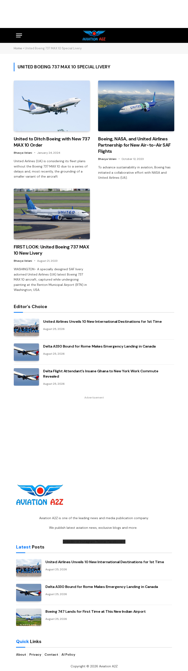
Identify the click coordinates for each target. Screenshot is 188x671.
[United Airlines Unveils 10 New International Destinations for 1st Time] (26, 327)
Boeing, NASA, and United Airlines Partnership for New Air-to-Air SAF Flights (134, 145)
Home (18, 48)
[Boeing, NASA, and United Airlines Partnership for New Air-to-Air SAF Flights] (136, 106)
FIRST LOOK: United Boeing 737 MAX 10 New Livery (51, 250)
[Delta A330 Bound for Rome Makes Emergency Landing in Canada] (26, 352)
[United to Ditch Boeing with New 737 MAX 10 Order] (52, 106)
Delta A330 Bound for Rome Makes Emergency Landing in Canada (99, 346)
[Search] (170, 35)
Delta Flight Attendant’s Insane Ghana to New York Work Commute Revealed (100, 374)
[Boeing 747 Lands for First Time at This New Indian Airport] (28, 617)
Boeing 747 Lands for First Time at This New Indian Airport (95, 611)
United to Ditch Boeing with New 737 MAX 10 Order (52, 142)
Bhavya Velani (23, 153)
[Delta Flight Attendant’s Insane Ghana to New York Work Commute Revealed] (26, 377)
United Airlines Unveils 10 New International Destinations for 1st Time (102, 321)
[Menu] (19, 35)
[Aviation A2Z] (94, 35)
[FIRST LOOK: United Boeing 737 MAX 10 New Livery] (52, 214)
